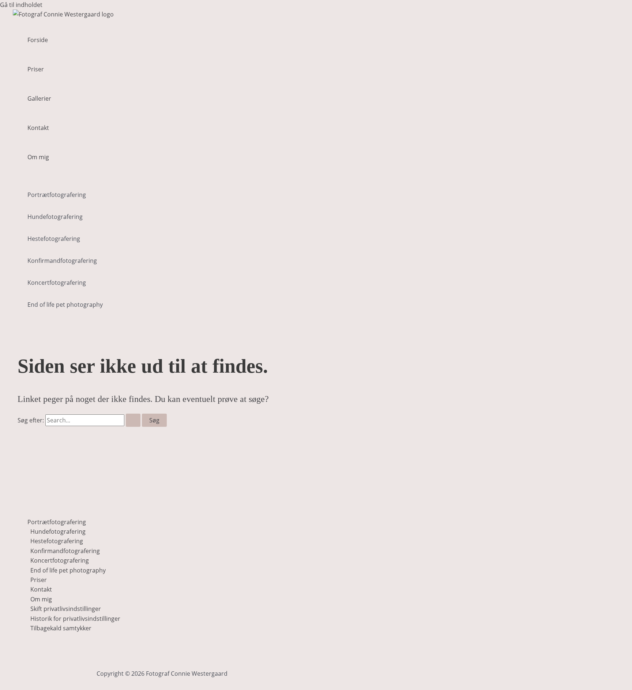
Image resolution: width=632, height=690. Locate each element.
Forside (37, 40)
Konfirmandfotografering (62, 261)
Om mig (38, 157)
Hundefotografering (55, 217)
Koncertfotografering (56, 283)
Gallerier (39, 98)
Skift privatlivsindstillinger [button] (65, 609)
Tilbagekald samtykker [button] (60, 628)
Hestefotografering (53, 239)
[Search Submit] (133, 420)
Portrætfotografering (56, 195)
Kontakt (38, 128)
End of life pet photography (65, 305)
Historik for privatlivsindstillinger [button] (75, 619)
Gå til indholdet (21, 5)
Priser (35, 69)
